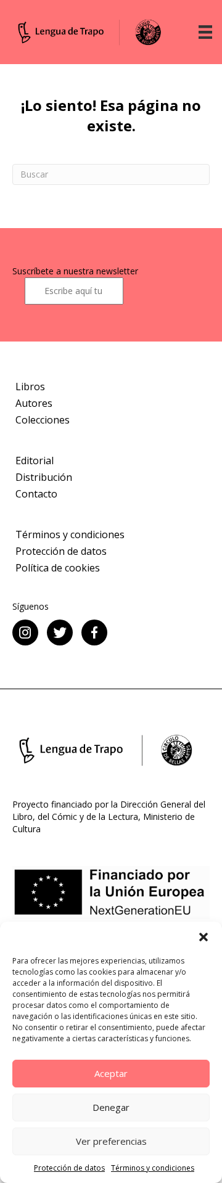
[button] (203, 937)
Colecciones (42, 420)
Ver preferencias (111, 1141)
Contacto (36, 494)
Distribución (43, 477)
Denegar (111, 1107)
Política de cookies (57, 568)
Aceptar (111, 1073)
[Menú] (205, 32)
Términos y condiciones (152, 1168)
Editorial (34, 460)
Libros (30, 386)
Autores (33, 403)
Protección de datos (69, 1168)
